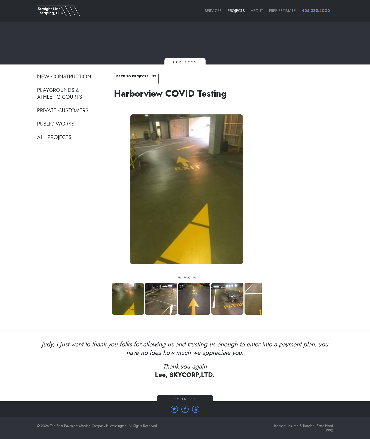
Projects (236, 10)
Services (213, 10)
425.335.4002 (316, 10)
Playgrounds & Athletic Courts (59, 94)
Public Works (55, 123)
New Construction (64, 76)
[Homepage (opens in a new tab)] (174, 409)
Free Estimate (282, 10)
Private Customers (62, 110)
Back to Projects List (136, 76)
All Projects (54, 137)
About (257, 10)
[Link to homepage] (69, 11)
